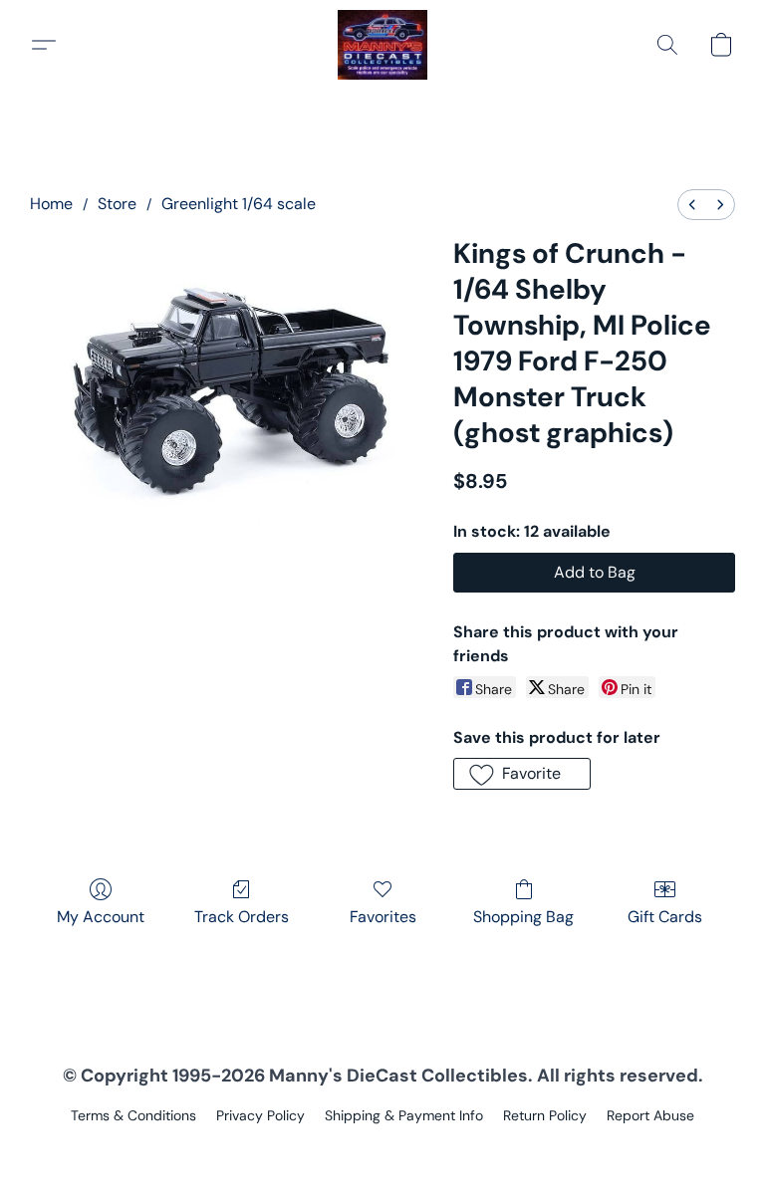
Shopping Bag (523, 916)
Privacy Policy (260, 1115)
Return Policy (545, 1115)
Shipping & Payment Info (404, 1115)
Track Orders (241, 916)
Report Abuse (650, 1115)
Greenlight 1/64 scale (238, 203)
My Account (100, 916)
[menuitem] (692, 204)
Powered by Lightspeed (383, 1149)
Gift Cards (665, 916)
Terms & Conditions (133, 1115)
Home (51, 203)
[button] (383, 45)
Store (117, 203)
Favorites (383, 916)
